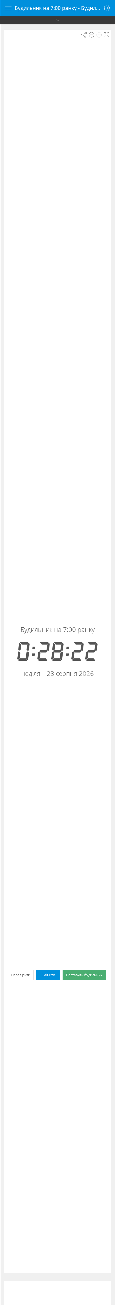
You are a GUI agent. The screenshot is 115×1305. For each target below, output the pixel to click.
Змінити (48, 974)
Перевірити (20, 974)
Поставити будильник (84, 974)
